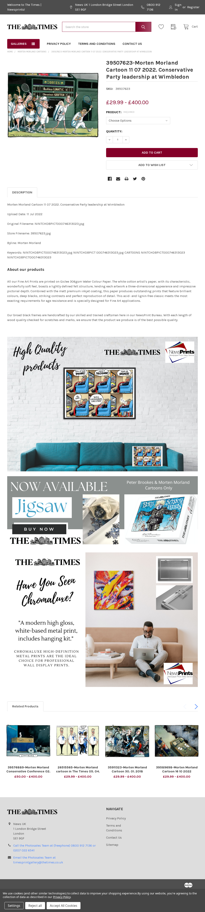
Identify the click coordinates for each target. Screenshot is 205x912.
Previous (186, 706)
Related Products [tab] (25, 706)
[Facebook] (109, 178)
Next (195, 706)
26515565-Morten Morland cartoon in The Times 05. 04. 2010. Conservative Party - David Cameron (78, 773)
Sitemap (112, 845)
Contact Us (132, 44)
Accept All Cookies (63, 905)
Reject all (35, 905)
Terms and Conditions (96, 44)
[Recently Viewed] (175, 26)
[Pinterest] (143, 178)
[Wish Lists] (162, 26)
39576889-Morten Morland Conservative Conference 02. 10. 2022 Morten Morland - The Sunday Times (28, 773)
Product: (120, 112)
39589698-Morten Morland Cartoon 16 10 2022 (177, 769)
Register (193, 7)
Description (22, 192)
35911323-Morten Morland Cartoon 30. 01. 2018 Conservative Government (127, 771)
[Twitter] (135, 178)
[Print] (126, 178)
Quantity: (114, 131)
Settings (14, 905)
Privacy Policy (59, 44)
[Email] (118, 178)
